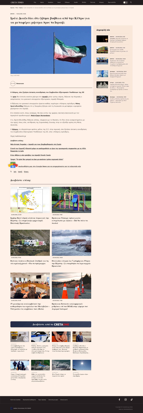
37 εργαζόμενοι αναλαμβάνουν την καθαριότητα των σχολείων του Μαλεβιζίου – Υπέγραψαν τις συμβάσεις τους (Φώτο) (29, 306)
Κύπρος (15, 129)
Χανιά (59, 2)
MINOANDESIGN (128, 409)
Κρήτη (42, 2)
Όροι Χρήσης (42, 399)
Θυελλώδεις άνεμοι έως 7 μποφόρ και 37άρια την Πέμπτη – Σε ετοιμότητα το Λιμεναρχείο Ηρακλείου (71, 263)
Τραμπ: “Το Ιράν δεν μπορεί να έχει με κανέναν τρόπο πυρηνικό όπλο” (36, 159)
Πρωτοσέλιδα (112, 2)
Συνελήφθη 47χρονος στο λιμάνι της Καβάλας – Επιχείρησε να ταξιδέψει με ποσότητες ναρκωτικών (19, 348)
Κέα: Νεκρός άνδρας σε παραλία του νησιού (59, 375)
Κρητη (12, 13)
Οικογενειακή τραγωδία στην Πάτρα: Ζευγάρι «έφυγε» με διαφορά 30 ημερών (118, 75)
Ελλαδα (112, 71)
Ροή (35, 2)
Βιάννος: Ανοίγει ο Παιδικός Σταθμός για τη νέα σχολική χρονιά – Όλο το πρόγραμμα (29, 262)
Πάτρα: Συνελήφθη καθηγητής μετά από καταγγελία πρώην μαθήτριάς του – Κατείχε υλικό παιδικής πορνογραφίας (61, 348)
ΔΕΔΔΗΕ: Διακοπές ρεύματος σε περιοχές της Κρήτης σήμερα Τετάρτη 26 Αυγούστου (119, 40)
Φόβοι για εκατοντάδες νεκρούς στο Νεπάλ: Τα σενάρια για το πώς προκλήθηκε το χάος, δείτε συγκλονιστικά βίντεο (39, 377)
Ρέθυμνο (67, 2)
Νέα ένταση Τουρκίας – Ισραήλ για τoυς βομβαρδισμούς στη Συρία (35, 144)
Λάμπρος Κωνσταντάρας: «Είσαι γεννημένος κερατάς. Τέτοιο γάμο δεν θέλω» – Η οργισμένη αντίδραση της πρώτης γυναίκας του (119, 88)
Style (112, 82)
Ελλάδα (84, 2)
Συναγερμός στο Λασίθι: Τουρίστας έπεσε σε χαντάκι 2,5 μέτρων (119, 51)
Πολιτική (92, 2)
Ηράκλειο (50, 2)
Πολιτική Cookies (15, 399)
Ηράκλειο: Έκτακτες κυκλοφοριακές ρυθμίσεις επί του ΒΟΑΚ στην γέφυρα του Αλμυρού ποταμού (70, 306)
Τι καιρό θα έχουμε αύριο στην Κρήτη (80, 375)
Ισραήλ (45, 97)
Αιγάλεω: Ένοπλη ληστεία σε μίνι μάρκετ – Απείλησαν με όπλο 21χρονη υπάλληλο (119, 100)
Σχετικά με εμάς (53, 399)
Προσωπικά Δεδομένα (29, 399)
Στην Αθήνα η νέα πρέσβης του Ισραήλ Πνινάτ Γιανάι (30, 155)
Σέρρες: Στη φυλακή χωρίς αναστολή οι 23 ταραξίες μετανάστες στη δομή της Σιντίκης (18, 376)
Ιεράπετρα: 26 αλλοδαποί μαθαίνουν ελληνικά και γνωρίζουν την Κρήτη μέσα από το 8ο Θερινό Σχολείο (119, 63)
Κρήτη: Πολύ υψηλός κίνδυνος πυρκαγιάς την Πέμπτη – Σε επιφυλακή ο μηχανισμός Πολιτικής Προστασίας (29, 220)
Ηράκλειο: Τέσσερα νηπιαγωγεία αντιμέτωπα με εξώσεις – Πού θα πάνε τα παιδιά (70, 220)
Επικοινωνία (64, 399)
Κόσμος (101, 2)
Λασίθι (76, 2)
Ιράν (14, 97)
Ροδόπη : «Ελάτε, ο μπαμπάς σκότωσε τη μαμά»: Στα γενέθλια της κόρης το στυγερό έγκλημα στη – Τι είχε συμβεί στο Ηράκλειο (40, 349)
